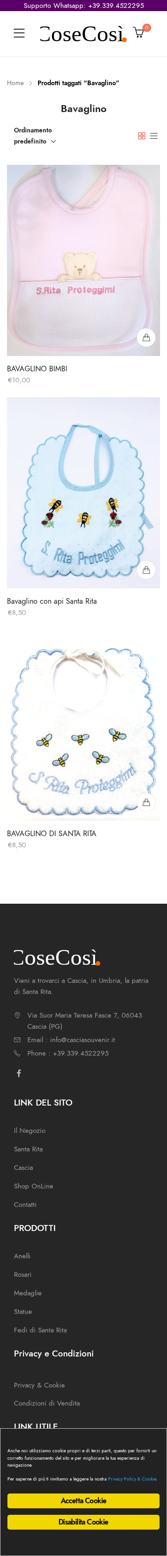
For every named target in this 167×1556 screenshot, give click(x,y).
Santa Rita (28, 1149)
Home (15, 83)
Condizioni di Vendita (47, 1403)
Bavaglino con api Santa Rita (52, 601)
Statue (23, 1311)
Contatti (25, 1204)
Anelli (22, 1256)
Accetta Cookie (84, 1501)
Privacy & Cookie (39, 1385)
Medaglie (28, 1293)
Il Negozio (29, 1130)
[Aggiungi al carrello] (146, 337)
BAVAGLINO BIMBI (37, 369)
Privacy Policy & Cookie (132, 1478)
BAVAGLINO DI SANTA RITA (51, 834)
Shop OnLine (33, 1186)
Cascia (23, 1167)
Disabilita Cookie (83, 1522)
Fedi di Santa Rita (40, 1330)
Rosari (23, 1274)
